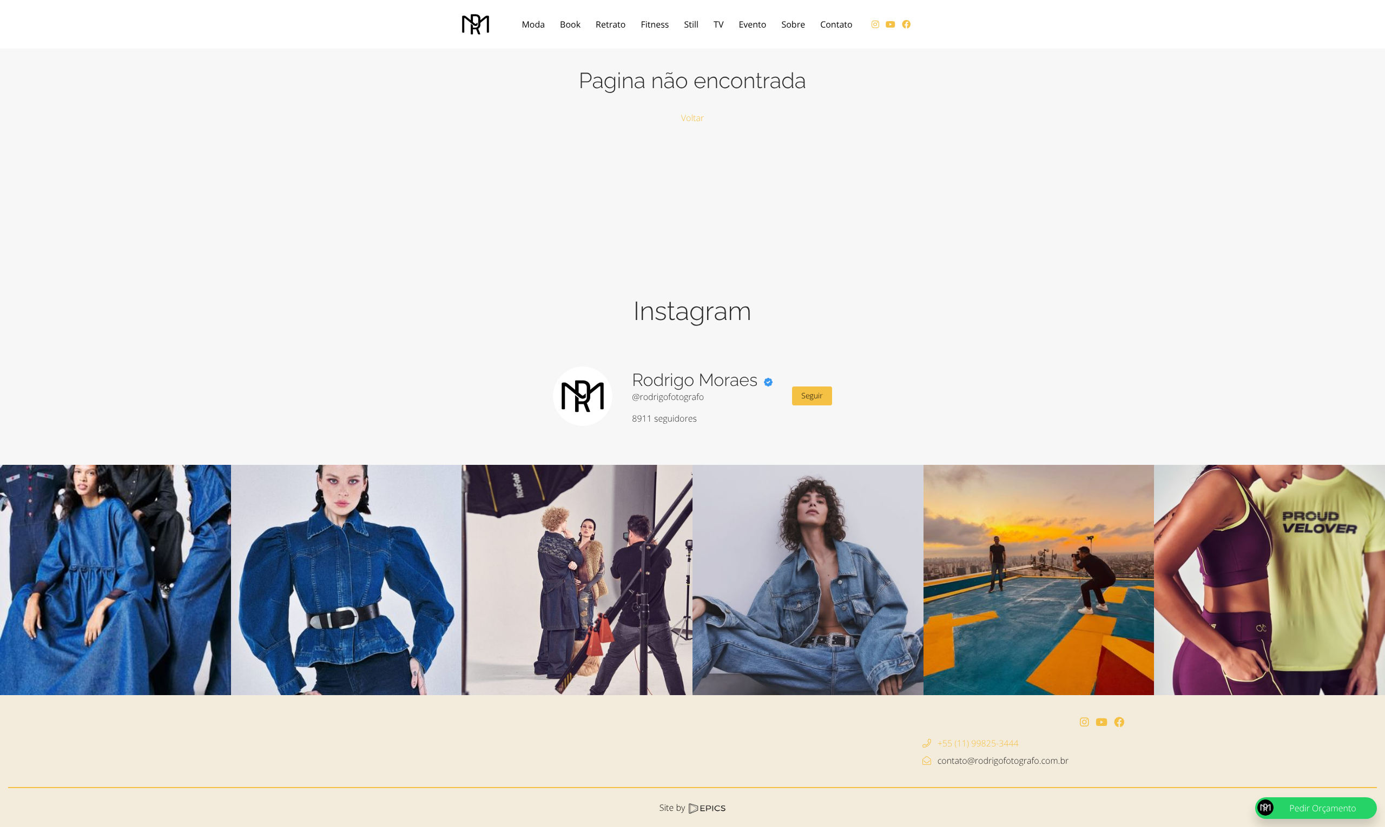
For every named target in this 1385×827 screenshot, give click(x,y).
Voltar (692, 118)
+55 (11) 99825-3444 (978, 743)
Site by (673, 807)
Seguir (811, 396)
